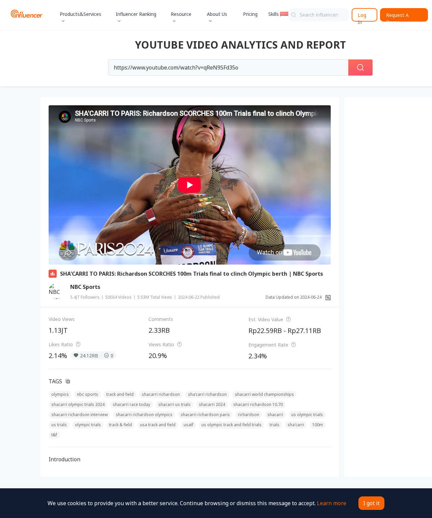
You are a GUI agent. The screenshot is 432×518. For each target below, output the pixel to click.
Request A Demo (397, 17)
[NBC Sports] (57, 291)
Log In (362, 17)
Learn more (331, 503)
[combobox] (318, 15)
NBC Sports (85, 287)
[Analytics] (53, 274)
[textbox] (318, 15)
